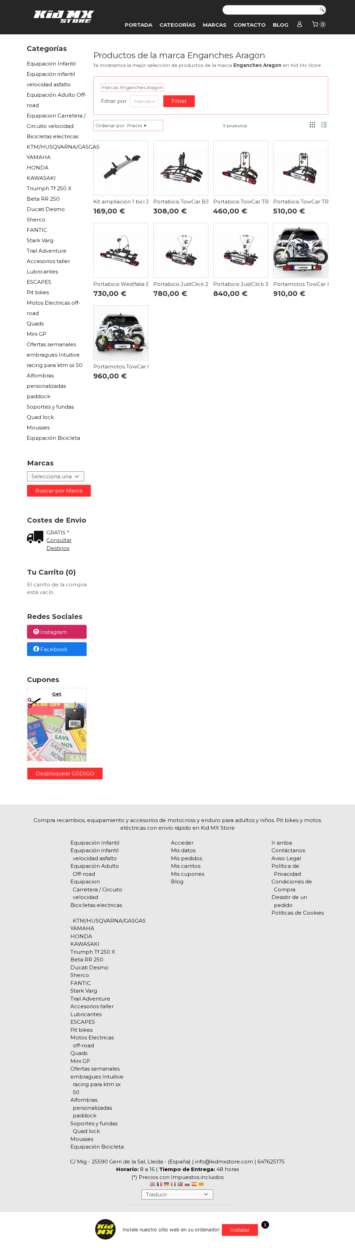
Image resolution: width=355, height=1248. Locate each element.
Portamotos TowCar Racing (309, 284)
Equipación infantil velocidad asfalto (51, 79)
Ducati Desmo (46, 209)
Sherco (36, 219)
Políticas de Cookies (297, 912)
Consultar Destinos (59, 544)
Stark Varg (40, 240)
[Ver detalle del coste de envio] (36, 538)
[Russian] (187, 1185)
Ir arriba (281, 842)
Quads (35, 323)
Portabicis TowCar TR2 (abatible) (255, 201)
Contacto (250, 24)
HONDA (38, 167)
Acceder (182, 842)
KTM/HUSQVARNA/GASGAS (57, 146)
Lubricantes (42, 271)
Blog (280, 24)
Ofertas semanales (51, 344)
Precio (134, 125)
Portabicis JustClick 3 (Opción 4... (256, 284)
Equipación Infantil (51, 63)
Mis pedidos (186, 858)
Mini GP (36, 334)
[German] (166, 1185)
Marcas (214, 24)
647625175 (271, 1161)
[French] (159, 1185)
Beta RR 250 (43, 198)
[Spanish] (194, 1185)
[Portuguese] (180, 1185)
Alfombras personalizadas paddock (46, 386)
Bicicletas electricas (52, 136)
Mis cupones (187, 874)
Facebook (53, 649)
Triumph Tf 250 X (49, 188)
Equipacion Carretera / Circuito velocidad (56, 120)
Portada (138, 24)
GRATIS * (57, 532)
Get (56, 694)
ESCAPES (39, 282)
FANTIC (37, 230)
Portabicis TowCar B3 (181, 201)
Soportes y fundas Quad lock (50, 411)
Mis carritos (185, 866)
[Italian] (173, 1185)
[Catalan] (201, 1185)
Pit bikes (38, 292)
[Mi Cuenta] (299, 25)
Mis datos (183, 850)
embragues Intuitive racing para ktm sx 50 (55, 359)
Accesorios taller (48, 261)
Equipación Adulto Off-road (57, 99)
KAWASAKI (41, 178)
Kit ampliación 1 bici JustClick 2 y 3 (137, 201)
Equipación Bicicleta (53, 438)
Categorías (177, 24)
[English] (152, 1185)
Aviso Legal (286, 858)
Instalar (240, 1230)
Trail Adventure (47, 250)
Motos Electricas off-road (53, 307)
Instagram (53, 632)
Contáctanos (288, 850)
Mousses (38, 427)
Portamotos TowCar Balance (131, 366)
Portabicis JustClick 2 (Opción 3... (196, 284)
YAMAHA (39, 157)
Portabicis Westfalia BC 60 (127, 284)
